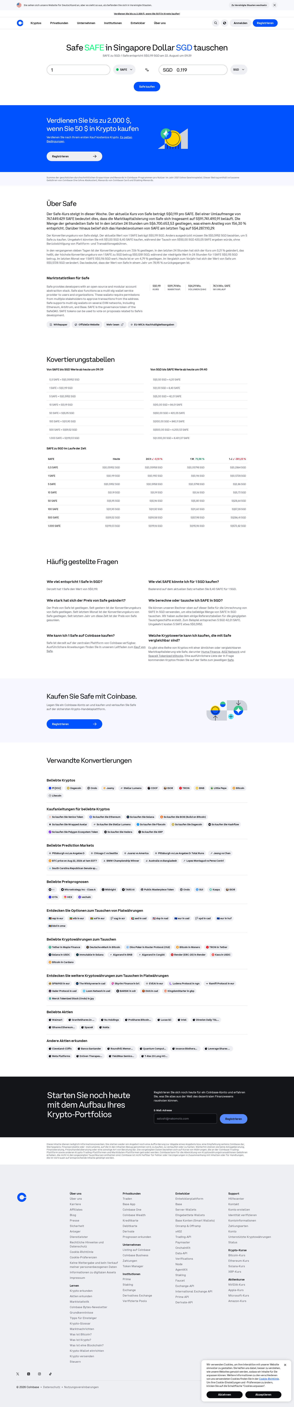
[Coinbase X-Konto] (17, 1374)
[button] (59, 23)
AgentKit (181, 1269)
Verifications (184, 1258)
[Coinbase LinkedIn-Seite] (28, 1374)
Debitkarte (130, 1226)
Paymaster (182, 1242)
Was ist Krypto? (80, 1340)
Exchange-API (184, 1286)
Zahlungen (130, 1260)
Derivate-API (184, 1302)
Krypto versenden (82, 1356)
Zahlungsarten (238, 1226)
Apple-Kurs (236, 1290)
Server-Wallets (185, 1209)
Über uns (76, 1198)
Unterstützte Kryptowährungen (249, 1237)
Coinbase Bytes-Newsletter (88, 1307)
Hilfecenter (236, 1198)
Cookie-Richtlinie (81, 1252)
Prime (127, 1279)
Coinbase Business (135, 1255)
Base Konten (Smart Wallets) (195, 1220)
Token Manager (133, 1266)
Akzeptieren (263, 1394)
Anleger (75, 1231)
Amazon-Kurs (237, 1301)
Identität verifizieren (242, 1215)
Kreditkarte (130, 1220)
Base (178, 1204)
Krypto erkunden (81, 1290)
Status (232, 1242)
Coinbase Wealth (134, 1215)
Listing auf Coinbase (136, 1250)
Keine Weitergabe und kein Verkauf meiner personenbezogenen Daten (94, 1265)
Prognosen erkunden (137, 1237)
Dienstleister (79, 1237)
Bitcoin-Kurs (236, 1255)
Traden (127, 1198)
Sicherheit (77, 1226)
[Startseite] (20, 23)
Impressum (77, 1277)
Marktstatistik (79, 1301)
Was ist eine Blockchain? (86, 1345)
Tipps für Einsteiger (83, 1318)
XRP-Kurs (234, 1271)
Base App (129, 1204)
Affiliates (76, 1209)
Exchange (129, 1290)
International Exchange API (193, 1291)
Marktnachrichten (82, 1329)
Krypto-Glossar (80, 1323)
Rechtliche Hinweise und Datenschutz (87, 1244)
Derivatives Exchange (137, 1295)
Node (179, 1264)
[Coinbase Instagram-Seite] (39, 1374)
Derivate (128, 1231)
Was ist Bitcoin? (81, 1334)
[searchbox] (238, 70)
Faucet (180, 1280)
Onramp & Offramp (188, 1226)
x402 (178, 1231)
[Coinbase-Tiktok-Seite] (50, 1374)
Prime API (182, 1297)
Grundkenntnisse (81, 1312)
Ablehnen (224, 1394)
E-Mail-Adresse (163, 1110)
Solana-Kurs (236, 1266)
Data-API (181, 1253)
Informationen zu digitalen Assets (93, 1272)
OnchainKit (182, 1247)
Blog (73, 1215)
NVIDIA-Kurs (236, 1284)
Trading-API (183, 1237)
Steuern (75, 1361)
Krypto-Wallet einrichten (87, 1350)
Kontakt (233, 1204)
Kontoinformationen (242, 1220)
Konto (232, 1231)
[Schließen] (285, 1365)
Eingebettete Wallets (190, 1215)
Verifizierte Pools (135, 1301)
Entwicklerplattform (189, 1198)
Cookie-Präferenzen (83, 1257)
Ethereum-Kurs (238, 1260)
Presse (74, 1220)
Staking (128, 1284)
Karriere (75, 1204)
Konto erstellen (239, 1209)
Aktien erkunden (81, 1296)
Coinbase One (132, 1209)
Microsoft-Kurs (238, 1295)
